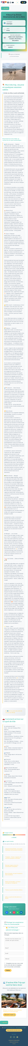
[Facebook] (8, 2)
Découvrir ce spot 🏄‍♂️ (10, 1014)
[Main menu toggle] (17, 2)
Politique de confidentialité (14, 1040)
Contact (14, 1043)
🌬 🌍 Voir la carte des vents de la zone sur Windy (14, 711)
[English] (4, 2)
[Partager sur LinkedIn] (21, 912)
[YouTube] (13, 2)
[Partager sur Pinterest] (10, 912)
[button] (23, 2)
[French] (2, 2)
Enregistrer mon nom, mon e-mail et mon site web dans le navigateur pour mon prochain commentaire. (13, 965)
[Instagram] (10, 2)
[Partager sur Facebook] (6, 912)
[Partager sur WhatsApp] (17, 912)
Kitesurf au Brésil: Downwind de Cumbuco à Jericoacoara (12, 1010)
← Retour (5, 8)
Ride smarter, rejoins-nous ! (14, 1030)
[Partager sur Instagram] (14, 912)
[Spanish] (6, 2)
